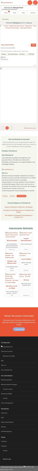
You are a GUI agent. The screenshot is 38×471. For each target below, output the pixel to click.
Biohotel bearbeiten (6, 380)
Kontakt (5, 398)
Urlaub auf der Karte (6, 351)
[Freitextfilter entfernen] (30, 2)
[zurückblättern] (4, 34)
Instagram (5, 196)
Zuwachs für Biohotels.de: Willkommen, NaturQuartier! (19, 207)
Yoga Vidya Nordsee (7, 45)
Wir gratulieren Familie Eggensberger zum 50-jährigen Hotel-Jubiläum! (18, 211)
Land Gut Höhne (26, 259)
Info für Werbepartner (7, 403)
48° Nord (26, 280)
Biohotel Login (7, 459)
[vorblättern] (32, 34)
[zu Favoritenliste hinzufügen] (2, 27)
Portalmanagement (6, 431)
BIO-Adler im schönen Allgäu (12, 287)
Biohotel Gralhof (12, 240)
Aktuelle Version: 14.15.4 (6, 469)
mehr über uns (22, 196)
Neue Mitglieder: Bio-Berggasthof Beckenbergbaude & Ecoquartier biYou (18, 216)
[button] (3, 128)
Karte (14, 13)
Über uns (3, 365)
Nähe (23, 13)
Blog (2, 360)
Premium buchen (8, 389)
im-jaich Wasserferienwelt (26, 239)
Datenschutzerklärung (7, 422)
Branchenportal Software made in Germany (11, 467)
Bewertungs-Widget (6, 393)
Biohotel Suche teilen (30, 128)
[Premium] (34, 230)
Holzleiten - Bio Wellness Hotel (11, 262)
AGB (2, 417)
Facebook (12, 196)
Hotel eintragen (19, 329)
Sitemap (3, 426)
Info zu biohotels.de (6, 370)
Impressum (4, 413)
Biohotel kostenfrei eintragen (9, 384)
